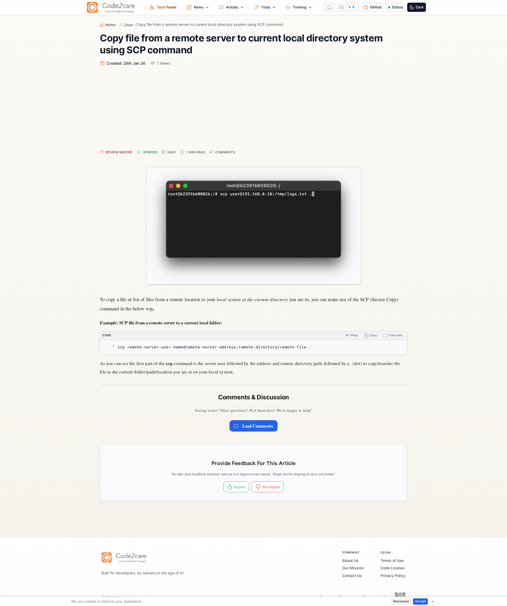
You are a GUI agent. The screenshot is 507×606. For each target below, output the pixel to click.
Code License (393, 568)
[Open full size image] (253, 225)
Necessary (401, 601)
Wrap (354, 335)
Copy (373, 335)
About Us (350, 560)
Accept (420, 601)
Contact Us (352, 575)
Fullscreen (395, 335)
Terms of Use (392, 560)
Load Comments (257, 426)
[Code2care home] (113, 7)
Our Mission (353, 568)
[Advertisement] (258, 107)
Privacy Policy (393, 575)
